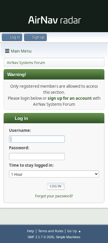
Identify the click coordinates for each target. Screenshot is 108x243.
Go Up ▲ (74, 231)
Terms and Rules (50, 231)
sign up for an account (70, 98)
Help (30, 231)
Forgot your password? (54, 196)
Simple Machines (68, 237)
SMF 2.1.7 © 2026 (41, 237)
